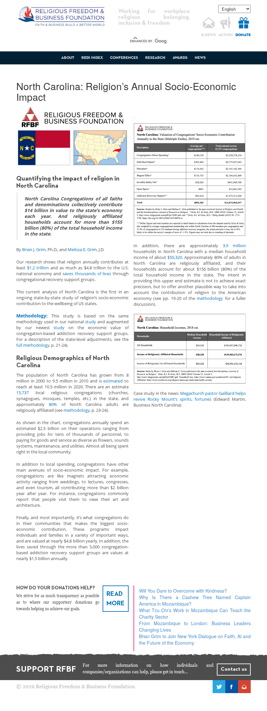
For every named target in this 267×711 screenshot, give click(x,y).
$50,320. (175, 257)
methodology (76, 410)
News (200, 58)
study (90, 322)
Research (155, 58)
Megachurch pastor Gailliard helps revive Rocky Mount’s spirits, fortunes (190, 396)
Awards (180, 58)
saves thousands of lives (87, 273)
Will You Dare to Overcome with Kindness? (183, 590)
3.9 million (234, 245)
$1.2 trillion (38, 268)
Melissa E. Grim (82, 249)
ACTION (225, 35)
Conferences (124, 58)
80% (53, 404)
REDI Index (92, 58)
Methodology (31, 316)
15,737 (22, 393)
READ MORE (115, 599)
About (67, 58)
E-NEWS (208, 35)
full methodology (32, 345)
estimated (113, 381)
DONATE (243, 35)
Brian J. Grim (34, 249)
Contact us (234, 669)
